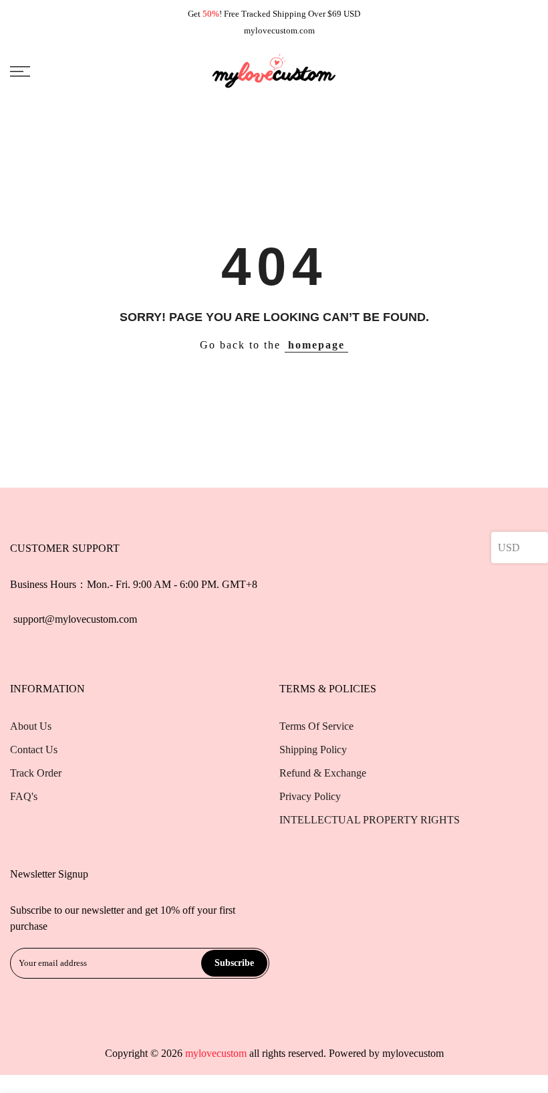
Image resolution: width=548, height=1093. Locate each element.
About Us (30, 726)
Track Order (35, 773)
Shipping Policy (313, 749)
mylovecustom (413, 1053)
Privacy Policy (310, 796)
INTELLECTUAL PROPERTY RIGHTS (369, 819)
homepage (316, 345)
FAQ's (23, 796)
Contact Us (33, 749)
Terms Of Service (316, 726)
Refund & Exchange (322, 773)
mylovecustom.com (279, 30)
